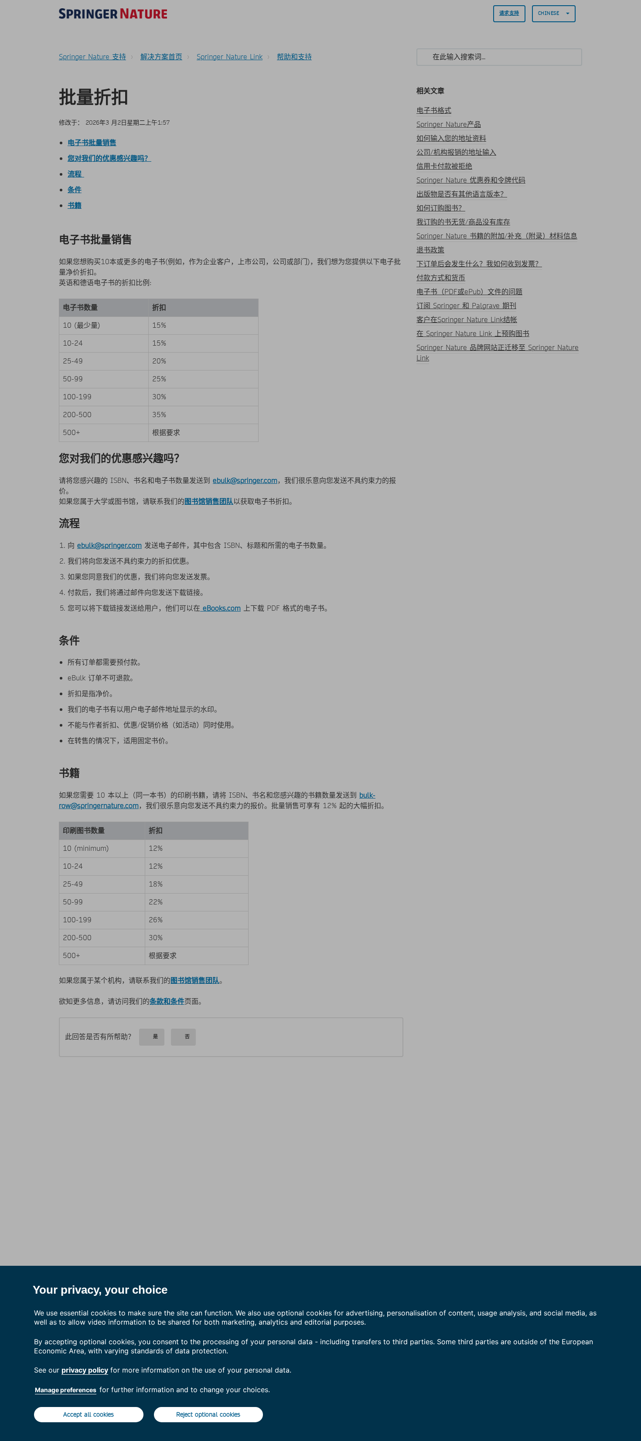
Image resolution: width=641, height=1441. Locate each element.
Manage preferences (65, 1389)
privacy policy (84, 1370)
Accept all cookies (88, 1414)
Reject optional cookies (208, 1414)
